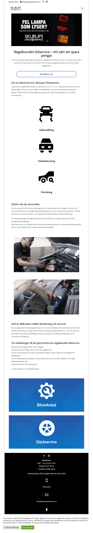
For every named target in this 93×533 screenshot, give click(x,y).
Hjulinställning (46, 129)
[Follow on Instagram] (49, 456)
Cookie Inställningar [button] (11, 527)
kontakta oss (46, 74)
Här (12, 369)
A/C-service (54, 87)
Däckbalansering (46, 161)
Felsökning (46, 192)
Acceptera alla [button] (28, 527)
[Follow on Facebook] (44, 456)
